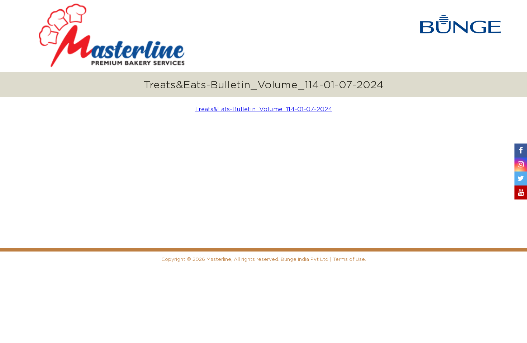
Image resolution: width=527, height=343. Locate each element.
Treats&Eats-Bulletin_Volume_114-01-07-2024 (263, 109)
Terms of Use (349, 259)
